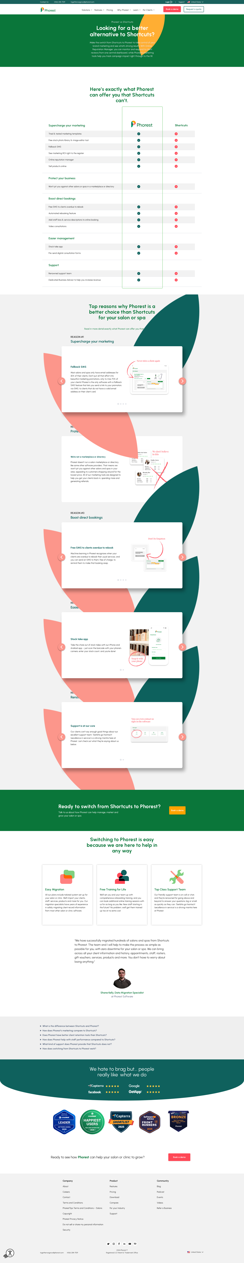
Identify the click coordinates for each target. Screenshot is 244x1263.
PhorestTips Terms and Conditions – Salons (82, 1208)
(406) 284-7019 (59, 2)
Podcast (160, 1192)
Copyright (67, 1213)
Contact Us (44, 2)
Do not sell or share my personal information (83, 1224)
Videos (160, 1202)
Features (98, 10)
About (65, 1186)
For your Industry (117, 1208)
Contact (66, 1197)
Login (167, 2)
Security (66, 1230)
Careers (66, 1192)
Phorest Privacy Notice (73, 1219)
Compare (114, 1202)
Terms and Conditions (73, 1202)
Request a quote (193, 9)
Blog (159, 1186)
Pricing (110, 10)
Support (182, 2)
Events (160, 1197)
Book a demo (172, 9)
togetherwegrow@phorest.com (82, 2)
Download (114, 1197)
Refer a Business (164, 1208)
